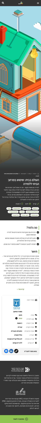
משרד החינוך (26, 208)
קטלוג (29, 173)
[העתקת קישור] (16, 351)
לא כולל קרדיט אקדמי (32, 212)
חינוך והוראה (23, 173)
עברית (22, 212)
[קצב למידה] (16, 318)
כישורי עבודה (25, 215)
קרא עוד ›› (20, 289)
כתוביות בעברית (13, 212)
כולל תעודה (16, 215)
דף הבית (34, 173)
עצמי (9, 208)
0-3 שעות (35, 208)
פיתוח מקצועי (16, 208)
